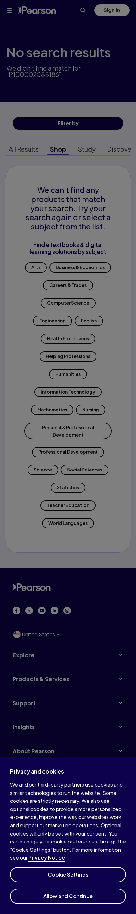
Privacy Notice (46, 857)
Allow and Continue (68, 896)
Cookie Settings (68, 874)
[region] (68, 835)
